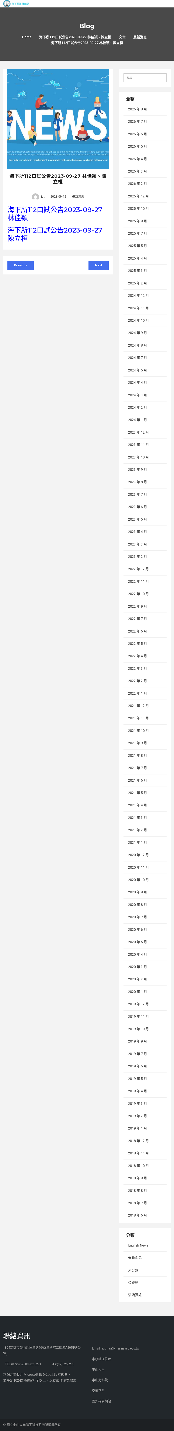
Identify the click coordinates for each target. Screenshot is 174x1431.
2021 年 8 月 (137, 756)
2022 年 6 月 (137, 631)
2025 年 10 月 (138, 209)
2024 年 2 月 (137, 408)
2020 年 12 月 (138, 855)
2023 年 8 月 (137, 482)
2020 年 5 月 (137, 942)
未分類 (133, 1270)
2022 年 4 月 (137, 656)
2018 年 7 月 (137, 1203)
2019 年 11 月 (138, 1017)
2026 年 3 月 (137, 171)
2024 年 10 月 (138, 320)
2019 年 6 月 (137, 1066)
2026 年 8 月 (137, 109)
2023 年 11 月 (138, 445)
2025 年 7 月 (137, 233)
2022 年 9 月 (137, 606)
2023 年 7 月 (137, 495)
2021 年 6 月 (137, 780)
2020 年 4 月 (137, 955)
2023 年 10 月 (138, 457)
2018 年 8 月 (137, 1191)
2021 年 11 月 (138, 718)
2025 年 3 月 (137, 271)
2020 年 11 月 (138, 867)
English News (138, 1245)
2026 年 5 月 (137, 146)
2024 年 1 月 (137, 420)
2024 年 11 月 (138, 308)
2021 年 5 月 (137, 793)
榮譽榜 (133, 1283)
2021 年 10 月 (138, 731)
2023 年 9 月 (137, 470)
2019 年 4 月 (137, 1091)
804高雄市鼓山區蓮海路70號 (25, 1348)
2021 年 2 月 (137, 830)
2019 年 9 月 (137, 1041)
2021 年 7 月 (137, 768)
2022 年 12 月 (138, 569)
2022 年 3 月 (137, 669)
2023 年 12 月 (138, 432)
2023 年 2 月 (137, 557)
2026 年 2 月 (137, 184)
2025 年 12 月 (138, 196)
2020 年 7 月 (137, 917)
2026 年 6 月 (137, 134)
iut (43, 196)
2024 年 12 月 (138, 296)
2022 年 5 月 (137, 644)
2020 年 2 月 (137, 979)
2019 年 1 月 (137, 1128)
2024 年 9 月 (137, 333)
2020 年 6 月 (137, 930)
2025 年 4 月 (137, 258)
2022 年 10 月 (138, 594)
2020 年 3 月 (137, 967)
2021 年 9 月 (137, 743)
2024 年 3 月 (137, 395)
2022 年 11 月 (138, 582)
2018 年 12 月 (138, 1141)
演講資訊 (135, 1295)
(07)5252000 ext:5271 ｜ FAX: (34, 1364)
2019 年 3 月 (137, 1104)
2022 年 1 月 (137, 693)
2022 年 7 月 (137, 619)
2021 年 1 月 (137, 843)
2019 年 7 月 (137, 1054)
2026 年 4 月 (137, 159)
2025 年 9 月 (137, 221)
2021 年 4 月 (137, 805)
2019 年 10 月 (138, 1029)
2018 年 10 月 (138, 1166)
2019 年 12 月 (138, 1004)
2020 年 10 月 (138, 880)
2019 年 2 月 (137, 1116)
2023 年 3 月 (137, 544)
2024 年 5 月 (137, 370)
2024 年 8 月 (137, 345)
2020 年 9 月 (137, 892)
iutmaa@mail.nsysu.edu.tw (120, 1348)
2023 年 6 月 (137, 507)
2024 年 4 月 (137, 383)
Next (98, 265)
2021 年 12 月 (138, 706)
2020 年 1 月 (137, 992)
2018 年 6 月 (137, 1215)
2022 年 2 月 (137, 681)
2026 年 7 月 (137, 122)
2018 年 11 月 (138, 1153)
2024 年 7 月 (137, 358)
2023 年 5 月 (137, 519)
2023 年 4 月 (137, 532)
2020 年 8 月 (137, 905)
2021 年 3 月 (137, 818)
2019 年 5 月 (137, 1079)
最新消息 (78, 196)
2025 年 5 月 (137, 246)
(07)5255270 (65, 1364)
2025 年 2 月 (137, 283)
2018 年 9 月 (137, 1178)
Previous (20, 265)
